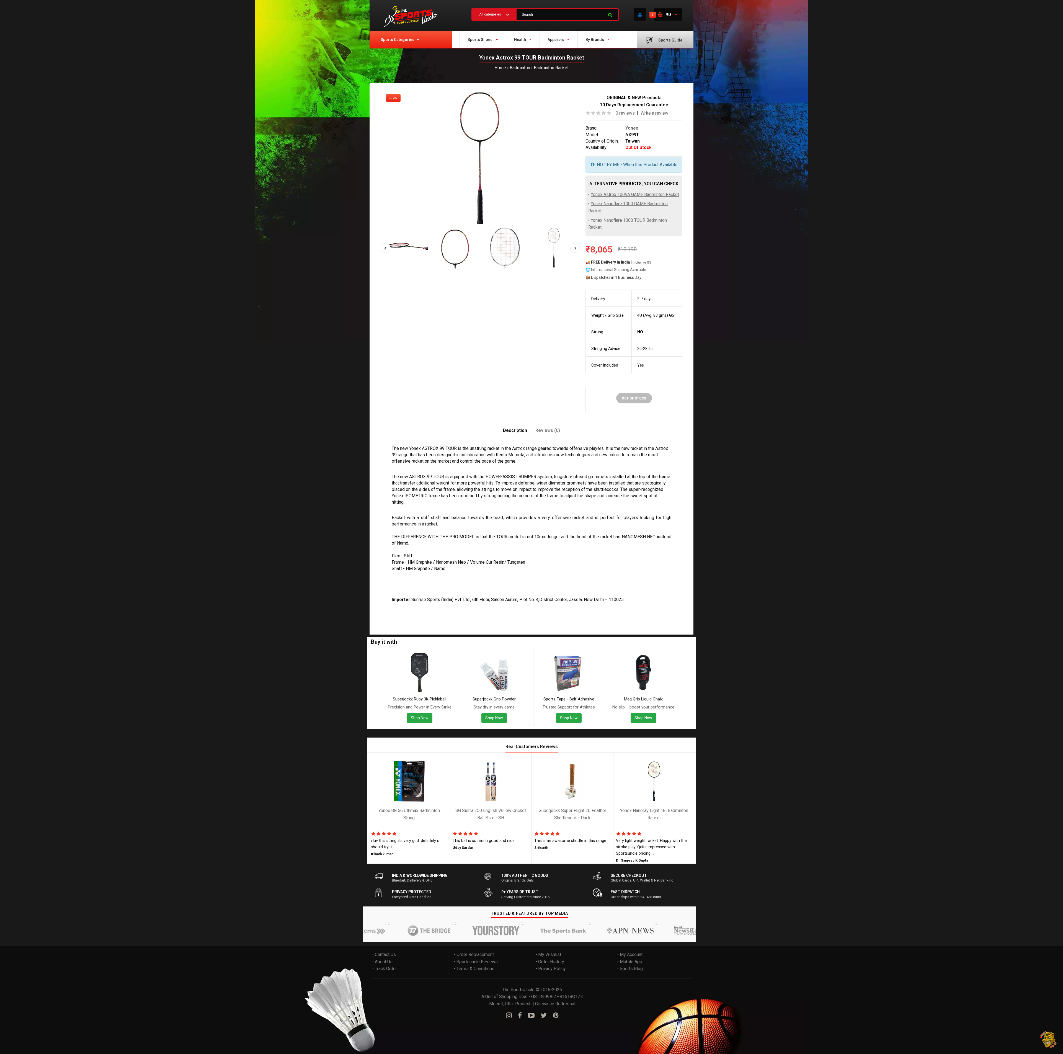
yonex (399, 614)
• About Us (382, 961)
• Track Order (384, 968)
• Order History (550, 961)
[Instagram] (509, 1015)
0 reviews (625, 113)
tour (424, 614)
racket (458, 614)
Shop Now (420, 718)
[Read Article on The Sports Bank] (527, 930)
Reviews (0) (547, 430)
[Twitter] (544, 1015)
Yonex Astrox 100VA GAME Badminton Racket (635, 194)
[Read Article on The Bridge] (393, 930)
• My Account (630, 954)
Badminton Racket (551, 67)
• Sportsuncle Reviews (476, 961)
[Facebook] (520, 1015)
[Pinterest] (556, 1015)
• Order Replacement (474, 954)
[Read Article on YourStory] (460, 930)
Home (500, 67)
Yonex (631, 128)
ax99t (471, 614)
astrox (413, 614)
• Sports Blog (630, 968)
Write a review (654, 113)
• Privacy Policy (551, 968)
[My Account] (640, 14)
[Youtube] (531, 1015)
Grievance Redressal (555, 1003)
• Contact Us (384, 954)
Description (515, 430)
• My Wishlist (548, 954)
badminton (440, 614)
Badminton (520, 67)
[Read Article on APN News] (594, 930)
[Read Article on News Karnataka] (661, 930)
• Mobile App (629, 961)
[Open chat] (1048, 1039)
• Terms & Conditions (474, 968)
